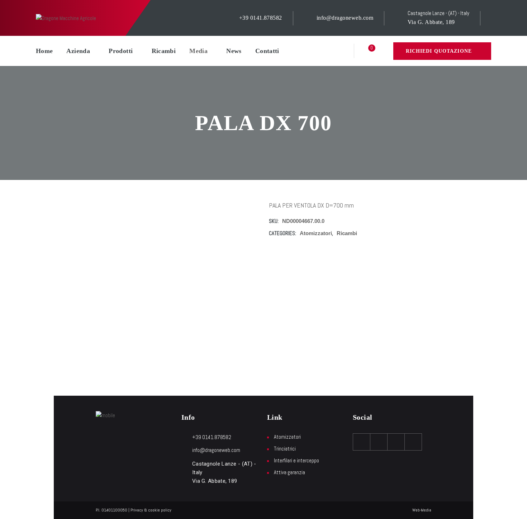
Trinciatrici (285, 448)
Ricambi (164, 50)
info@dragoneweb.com (345, 18)
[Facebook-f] (361, 442)
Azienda (78, 50)
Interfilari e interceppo (296, 460)
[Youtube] (379, 442)
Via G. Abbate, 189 (431, 22)
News (233, 50)
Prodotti (121, 50)
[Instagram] (396, 442)
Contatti (267, 50)
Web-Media (421, 510)
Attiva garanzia (289, 472)
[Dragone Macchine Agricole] (66, 17)
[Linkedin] (413, 442)
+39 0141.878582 (260, 18)
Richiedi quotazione (439, 51)
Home (44, 50)
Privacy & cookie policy (150, 510)
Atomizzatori (316, 233)
